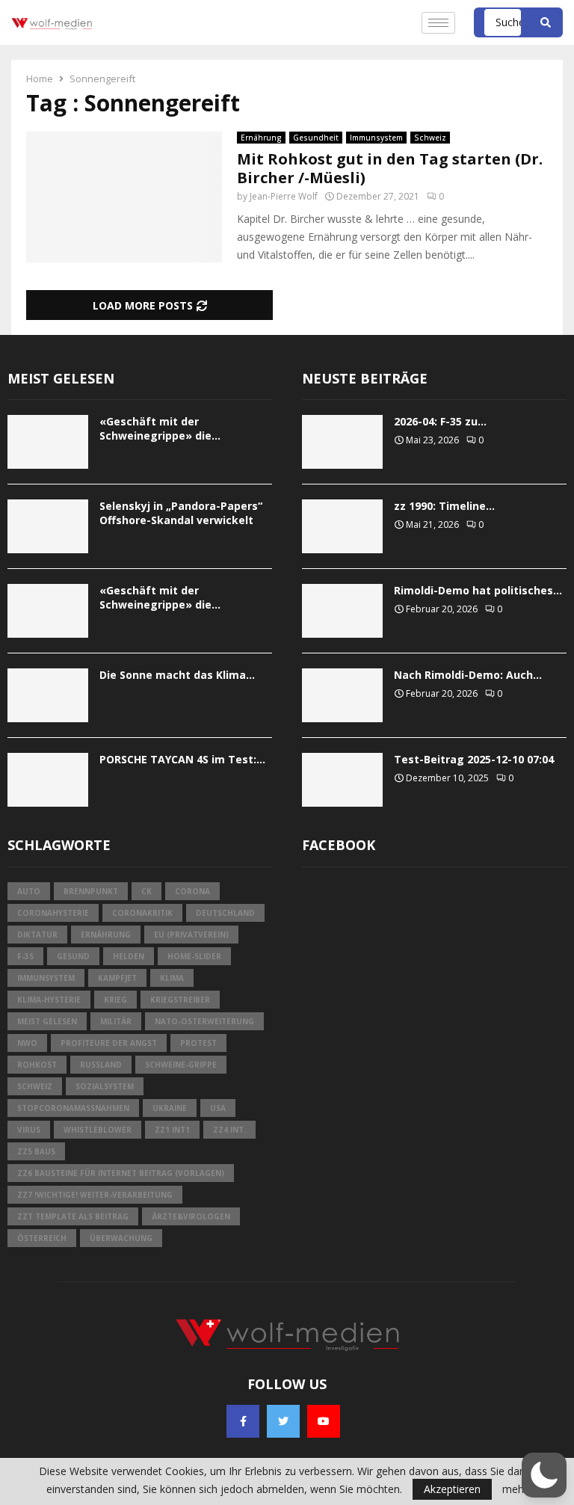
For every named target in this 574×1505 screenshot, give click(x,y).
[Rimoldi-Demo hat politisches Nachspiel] (342, 611)
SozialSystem (104, 1086)
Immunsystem (376, 137)
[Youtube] (323, 1421)
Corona (192, 891)
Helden (128, 956)
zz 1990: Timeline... (444, 506)
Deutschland (225, 913)
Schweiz (430, 137)
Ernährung (261, 137)
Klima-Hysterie (49, 999)
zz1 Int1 (172, 1129)
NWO (27, 1043)
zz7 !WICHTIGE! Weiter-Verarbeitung (95, 1194)
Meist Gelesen (47, 1021)
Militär (116, 1021)
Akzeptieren (452, 1489)
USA (218, 1108)
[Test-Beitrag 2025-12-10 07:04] (342, 780)
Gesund (73, 956)
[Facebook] (242, 1421)
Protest (198, 1043)
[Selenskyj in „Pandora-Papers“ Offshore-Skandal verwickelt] (47, 526)
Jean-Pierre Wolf (284, 196)
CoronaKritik (142, 913)
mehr (515, 1489)
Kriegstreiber (180, 999)
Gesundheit (316, 137)
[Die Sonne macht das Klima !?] (47, 695)
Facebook (338, 845)
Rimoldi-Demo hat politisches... (478, 590)
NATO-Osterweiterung (204, 1021)
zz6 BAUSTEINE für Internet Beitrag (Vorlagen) (120, 1173)
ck (146, 891)
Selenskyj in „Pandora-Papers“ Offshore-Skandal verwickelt (180, 512)
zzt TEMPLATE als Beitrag (73, 1216)
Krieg (115, 999)
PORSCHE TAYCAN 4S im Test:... (182, 759)
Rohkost (37, 1064)
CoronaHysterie (53, 913)
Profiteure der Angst (109, 1043)
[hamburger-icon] (438, 23)
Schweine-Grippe (181, 1064)
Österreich (42, 1238)
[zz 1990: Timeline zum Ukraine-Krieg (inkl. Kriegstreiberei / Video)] (342, 526)
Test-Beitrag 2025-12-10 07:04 (474, 759)
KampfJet (117, 978)
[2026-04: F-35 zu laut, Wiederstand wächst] (342, 442)
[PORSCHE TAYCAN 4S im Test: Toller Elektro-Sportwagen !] (47, 780)
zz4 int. (229, 1129)
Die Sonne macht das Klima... (177, 675)
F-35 (25, 956)
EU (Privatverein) (191, 934)
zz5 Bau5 (36, 1151)
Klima (172, 978)
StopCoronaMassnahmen (73, 1108)
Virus (28, 1129)
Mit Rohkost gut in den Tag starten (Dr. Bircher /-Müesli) (390, 168)
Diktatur (37, 934)
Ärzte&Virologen (191, 1216)
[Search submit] (545, 22)
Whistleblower (98, 1129)
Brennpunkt (91, 891)
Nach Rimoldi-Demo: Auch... (468, 675)
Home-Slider (194, 956)
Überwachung (121, 1238)
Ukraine (169, 1108)
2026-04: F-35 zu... (440, 421)
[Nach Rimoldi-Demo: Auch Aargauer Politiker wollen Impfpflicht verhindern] (342, 695)
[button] (544, 1475)
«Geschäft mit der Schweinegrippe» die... (159, 428)
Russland (101, 1064)
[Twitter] (283, 1421)
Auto (28, 891)
